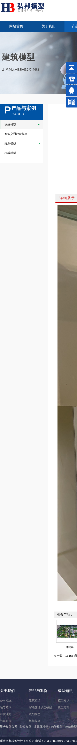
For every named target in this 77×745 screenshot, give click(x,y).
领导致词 (5, 707)
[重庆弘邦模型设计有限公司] (25, 7)
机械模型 (10, 153)
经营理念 (5, 714)
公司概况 (5, 700)
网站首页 (16, 26)
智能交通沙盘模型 (16, 134)
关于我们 (48, 26)
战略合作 (5, 721)
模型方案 (63, 707)
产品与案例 (38, 691)
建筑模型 (10, 124)
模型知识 (65, 691)
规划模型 (10, 143)
